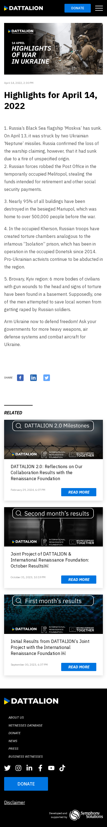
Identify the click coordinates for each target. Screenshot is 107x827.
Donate (77, 8)
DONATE (26, 784)
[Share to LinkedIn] (33, 377)
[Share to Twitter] (46, 377)
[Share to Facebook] (20, 377)
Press (13, 748)
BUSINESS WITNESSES (26, 756)
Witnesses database (26, 725)
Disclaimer (14, 802)
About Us (16, 717)
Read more (78, 492)
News (13, 741)
